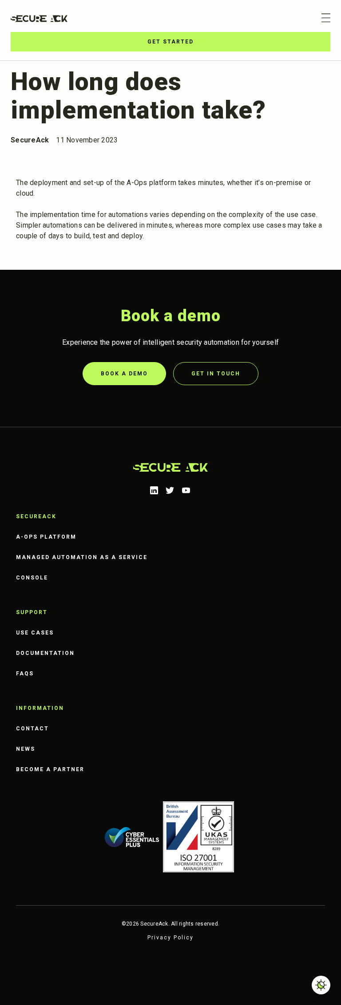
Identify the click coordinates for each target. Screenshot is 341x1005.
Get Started (170, 42)
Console (32, 577)
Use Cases (35, 632)
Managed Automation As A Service (81, 557)
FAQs (25, 673)
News (25, 749)
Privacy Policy (170, 937)
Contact (32, 728)
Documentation (45, 653)
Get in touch (215, 373)
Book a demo (124, 373)
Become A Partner (50, 769)
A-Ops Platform (46, 537)
